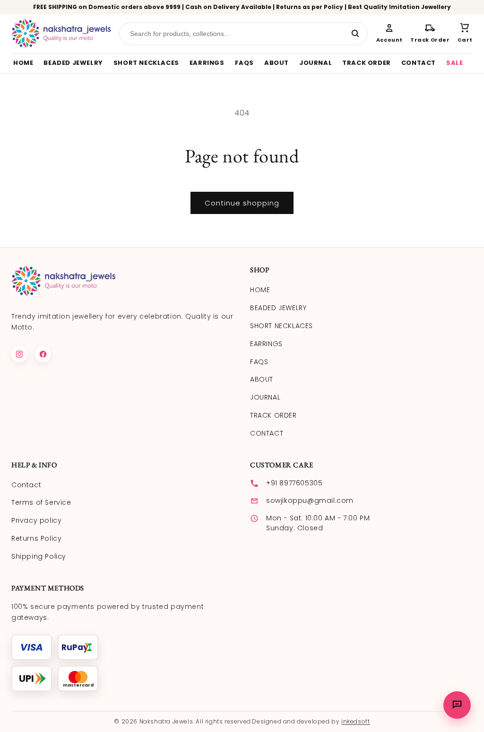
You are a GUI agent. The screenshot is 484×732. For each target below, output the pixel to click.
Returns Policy (36, 538)
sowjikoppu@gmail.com (310, 500)
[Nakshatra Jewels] (61, 33)
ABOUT (276, 62)
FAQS (244, 62)
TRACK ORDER (366, 62)
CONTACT (418, 62)
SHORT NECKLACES (146, 62)
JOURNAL (315, 62)
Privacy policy (36, 520)
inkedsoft (355, 721)
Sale (454, 62)
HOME (23, 62)
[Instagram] (19, 354)
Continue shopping (242, 203)
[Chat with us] (457, 705)
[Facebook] (43, 354)
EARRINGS (207, 62)
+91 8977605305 (294, 483)
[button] (465, 33)
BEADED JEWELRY (73, 62)
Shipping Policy (38, 556)
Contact (26, 485)
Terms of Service (41, 502)
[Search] (355, 34)
